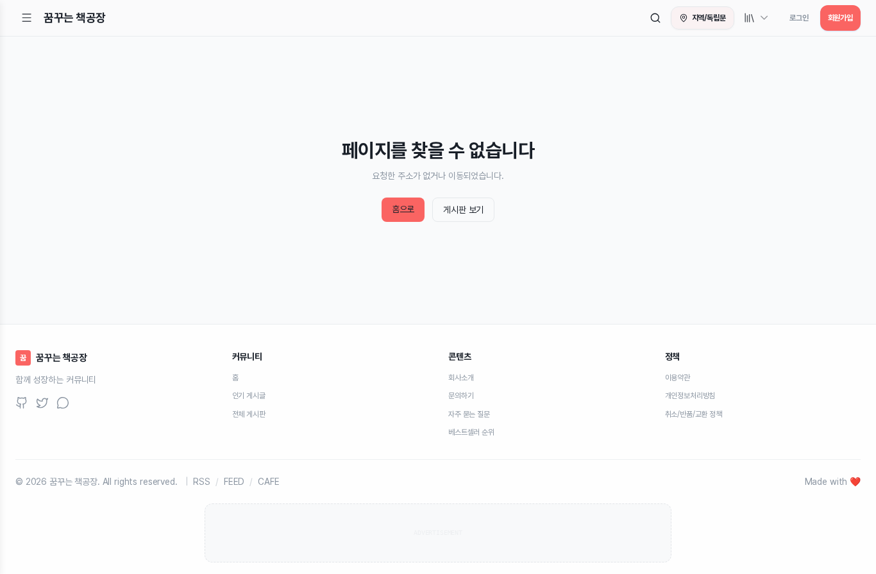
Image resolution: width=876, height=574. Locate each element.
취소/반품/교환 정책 (693, 413)
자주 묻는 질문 (469, 413)
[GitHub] (21, 402)
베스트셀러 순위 (471, 432)
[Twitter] (42, 402)
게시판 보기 (463, 210)
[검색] (655, 18)
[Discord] (62, 402)
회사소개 (460, 377)
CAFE (268, 481)
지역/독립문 (709, 17)
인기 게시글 (248, 395)
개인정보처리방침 (690, 395)
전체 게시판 (248, 413)
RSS (201, 481)
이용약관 (677, 377)
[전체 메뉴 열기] (26, 18)
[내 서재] (756, 18)
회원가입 (840, 17)
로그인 (799, 17)
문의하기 (460, 395)
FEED (234, 481)
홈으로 (403, 209)
